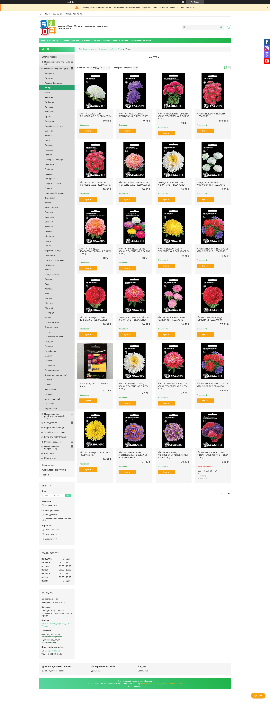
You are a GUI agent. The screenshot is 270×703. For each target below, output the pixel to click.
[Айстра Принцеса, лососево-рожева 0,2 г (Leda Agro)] (95, 226)
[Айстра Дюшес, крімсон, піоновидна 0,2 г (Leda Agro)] (95, 160)
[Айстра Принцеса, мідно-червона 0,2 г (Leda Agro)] (95, 295)
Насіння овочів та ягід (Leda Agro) (57, 63)
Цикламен (49, 404)
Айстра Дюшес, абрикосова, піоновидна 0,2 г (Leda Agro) (134, 183)
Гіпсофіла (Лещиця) (54, 159)
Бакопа (48, 135)
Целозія (48, 394)
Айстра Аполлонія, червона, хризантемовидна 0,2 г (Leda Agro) (173, 116)
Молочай (49, 308)
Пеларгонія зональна (55, 337)
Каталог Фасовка (120, 40)
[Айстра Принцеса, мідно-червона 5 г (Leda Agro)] (213, 295)
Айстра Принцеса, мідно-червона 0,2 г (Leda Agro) (93, 318)
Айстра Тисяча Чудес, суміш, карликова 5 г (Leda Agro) (212, 385)
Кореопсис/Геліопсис (54, 193)
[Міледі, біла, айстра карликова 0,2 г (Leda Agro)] (213, 160)
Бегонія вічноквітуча (54, 126)
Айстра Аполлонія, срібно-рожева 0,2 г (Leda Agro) (172, 318)
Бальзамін (49, 121)
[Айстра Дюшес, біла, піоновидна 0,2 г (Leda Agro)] (95, 91)
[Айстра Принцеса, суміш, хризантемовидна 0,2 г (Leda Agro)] (134, 226)
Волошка (49, 145)
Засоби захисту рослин (55, 432)
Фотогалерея (47, 465)
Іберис (48, 241)
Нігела (48, 317)
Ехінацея (49, 226)
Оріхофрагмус (51, 327)
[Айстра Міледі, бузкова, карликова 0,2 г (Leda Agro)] (134, 91)
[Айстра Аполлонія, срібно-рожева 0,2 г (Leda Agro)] (174, 295)
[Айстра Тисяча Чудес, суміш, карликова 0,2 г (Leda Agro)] (213, 226)
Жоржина (49, 236)
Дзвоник (48, 202)
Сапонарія (50, 365)
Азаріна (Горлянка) (54, 83)
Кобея (48, 270)
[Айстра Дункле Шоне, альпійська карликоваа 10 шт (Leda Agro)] (134, 430)
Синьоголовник (52, 370)
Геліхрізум (49, 164)
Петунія (48, 332)
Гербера (49, 169)
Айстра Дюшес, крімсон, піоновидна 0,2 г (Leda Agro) (95, 183)
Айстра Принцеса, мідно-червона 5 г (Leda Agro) (210, 318)
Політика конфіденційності (173, 684)
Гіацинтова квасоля (54, 183)
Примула (49, 346)
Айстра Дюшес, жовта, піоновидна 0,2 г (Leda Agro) (173, 250)
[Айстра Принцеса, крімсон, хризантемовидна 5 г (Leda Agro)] (174, 361)
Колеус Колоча (52, 274)
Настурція (49, 313)
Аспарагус (49, 112)
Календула (50, 255)
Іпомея (48, 246)
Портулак (49, 341)
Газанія (48, 155)
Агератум (49, 78)
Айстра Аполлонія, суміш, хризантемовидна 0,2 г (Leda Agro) (212, 455)
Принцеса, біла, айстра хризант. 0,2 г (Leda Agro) (171, 183)
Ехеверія (49, 222)
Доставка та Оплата (70, 40)
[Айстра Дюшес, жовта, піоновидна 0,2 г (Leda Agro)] (174, 226)
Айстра (48, 88)
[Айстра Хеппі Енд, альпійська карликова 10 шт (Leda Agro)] (174, 430)
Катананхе (50, 265)
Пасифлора (50, 351)
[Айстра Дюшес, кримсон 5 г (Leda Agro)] (213, 91)
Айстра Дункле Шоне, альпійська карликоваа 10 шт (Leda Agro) (133, 455)
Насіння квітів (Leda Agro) (111, 49)
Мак (47, 293)
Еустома (49, 212)
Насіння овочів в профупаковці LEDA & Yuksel (54, 416)
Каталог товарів (48, 40)
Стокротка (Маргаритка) (56, 375)
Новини (106, 40)
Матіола (48, 289)
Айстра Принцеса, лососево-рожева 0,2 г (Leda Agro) (95, 251)
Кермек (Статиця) (53, 250)
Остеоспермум (52, 322)
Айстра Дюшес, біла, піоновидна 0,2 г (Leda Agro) (95, 115)
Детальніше (96, 671)
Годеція (48, 188)
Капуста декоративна (55, 260)
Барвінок (49, 131)
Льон (47, 284)
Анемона (49, 97)
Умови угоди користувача (53, 470)
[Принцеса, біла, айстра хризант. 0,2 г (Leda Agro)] (174, 160)
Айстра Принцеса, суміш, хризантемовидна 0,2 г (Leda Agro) (134, 251)
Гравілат (49, 174)
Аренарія (49, 107)
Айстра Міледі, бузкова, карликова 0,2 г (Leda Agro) (133, 115)
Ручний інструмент (52, 442)
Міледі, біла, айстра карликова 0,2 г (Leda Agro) (211, 183)
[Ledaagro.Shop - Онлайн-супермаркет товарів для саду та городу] (47, 27)
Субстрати (49, 453)
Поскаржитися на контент (150, 684)
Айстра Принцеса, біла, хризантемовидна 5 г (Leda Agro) (133, 386)
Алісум (48, 92)
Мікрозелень (50, 458)
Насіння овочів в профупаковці (51, 447)
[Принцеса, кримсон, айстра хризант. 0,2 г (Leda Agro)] (134, 295)
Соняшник (49, 360)
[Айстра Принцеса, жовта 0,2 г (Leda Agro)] (95, 430)
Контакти (86, 40)
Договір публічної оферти (53, 671)
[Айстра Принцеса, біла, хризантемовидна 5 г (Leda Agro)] (134, 361)
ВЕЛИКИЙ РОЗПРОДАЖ (55, 437)
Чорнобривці (51, 408)
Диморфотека (51, 207)
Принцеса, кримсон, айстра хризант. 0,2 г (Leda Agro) (134, 318)
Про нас (96, 40)
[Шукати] (221, 27)
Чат (260, 696)
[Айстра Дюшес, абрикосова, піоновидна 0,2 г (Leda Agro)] (134, 160)
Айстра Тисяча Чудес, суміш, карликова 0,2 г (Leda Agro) (212, 250)
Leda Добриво (50, 423)
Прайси (45, 475)
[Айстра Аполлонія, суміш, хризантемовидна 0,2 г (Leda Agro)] (213, 430)
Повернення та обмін (141, 40)
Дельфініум (50, 198)
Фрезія (48, 384)
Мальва (48, 298)
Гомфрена (50, 179)
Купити (88, 131)
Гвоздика (49, 150)
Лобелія (48, 279)
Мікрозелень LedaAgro (54, 427)
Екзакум (48, 231)
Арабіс (48, 116)
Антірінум (49, 102)
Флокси (48, 380)
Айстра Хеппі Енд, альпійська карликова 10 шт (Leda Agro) (173, 455)
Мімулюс (49, 303)
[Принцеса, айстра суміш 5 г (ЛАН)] (95, 361)
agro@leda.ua (54, 651)
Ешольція (49, 217)
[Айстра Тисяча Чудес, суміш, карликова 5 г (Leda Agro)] (213, 361)
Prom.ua (148, 681)
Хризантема (50, 389)
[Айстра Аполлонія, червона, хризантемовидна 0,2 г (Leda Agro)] (174, 91)
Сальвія (48, 356)
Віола (47, 140)
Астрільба (49, 73)
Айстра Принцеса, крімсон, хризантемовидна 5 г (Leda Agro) (172, 386)
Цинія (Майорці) (52, 399)
